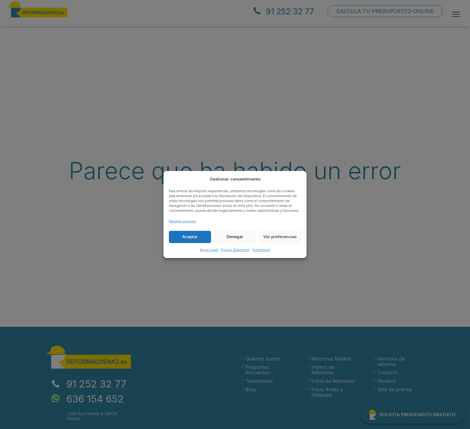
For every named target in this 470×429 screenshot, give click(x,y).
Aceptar (190, 237)
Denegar (235, 237)
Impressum (261, 250)
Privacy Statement (235, 250)
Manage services (182, 221)
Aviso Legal (209, 250)
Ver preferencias (279, 237)
